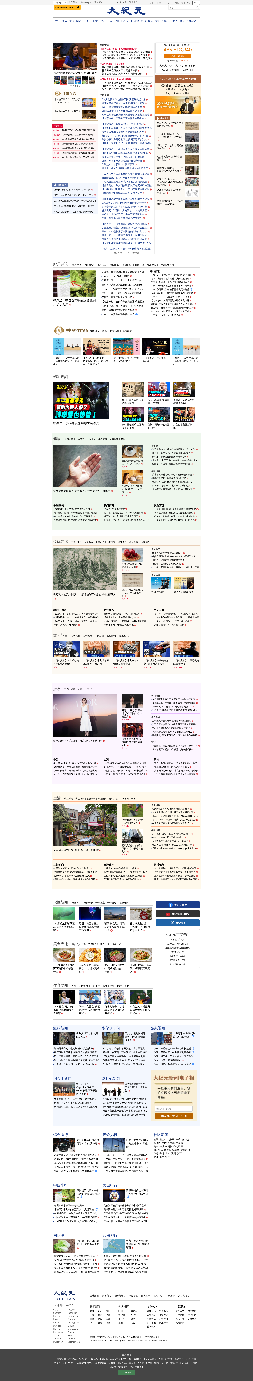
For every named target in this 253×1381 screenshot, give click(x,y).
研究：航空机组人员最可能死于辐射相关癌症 (175, 879)
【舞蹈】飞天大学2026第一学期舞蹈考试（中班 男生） (66, 361)
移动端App (86, 2)
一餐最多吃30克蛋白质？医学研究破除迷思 (174, 520)
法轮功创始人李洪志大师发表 (178, 79)
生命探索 (163, 1310)
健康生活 (114, 439)
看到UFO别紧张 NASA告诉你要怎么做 (72, 876)
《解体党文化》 (177, 951)
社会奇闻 (124, 902)
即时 (95, 21)
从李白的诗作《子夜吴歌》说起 (169, 625)
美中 (156, 1146)
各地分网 (191, 21)
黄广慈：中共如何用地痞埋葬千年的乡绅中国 (125, 135)
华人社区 (123, 1306)
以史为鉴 (101, 264)
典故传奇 (163, 1322)
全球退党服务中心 (85, 1362)
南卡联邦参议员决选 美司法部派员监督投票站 (125, 114)
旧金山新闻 (62, 1078)
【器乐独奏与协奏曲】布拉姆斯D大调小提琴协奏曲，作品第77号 (96, 361)
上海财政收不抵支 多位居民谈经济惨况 (122, 160)
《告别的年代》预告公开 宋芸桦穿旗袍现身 (124, 774)
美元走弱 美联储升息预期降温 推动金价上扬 (135, 1037)
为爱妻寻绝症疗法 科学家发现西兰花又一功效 (173, 449)
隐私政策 (145, 1295)
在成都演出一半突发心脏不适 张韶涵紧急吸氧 (173, 703)
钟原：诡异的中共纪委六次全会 (118, 310)
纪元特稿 (76, 264)
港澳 (108, 1314)
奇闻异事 (76, 902)
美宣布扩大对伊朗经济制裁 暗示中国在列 (75, 1264)
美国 (64, 21)
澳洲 (173, 1153)
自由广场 (139, 264)
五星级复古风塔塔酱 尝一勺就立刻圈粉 (89, 968)
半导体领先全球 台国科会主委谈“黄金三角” (76, 1060)
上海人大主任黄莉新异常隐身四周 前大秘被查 (125, 174)
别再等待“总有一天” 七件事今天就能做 (170, 485)
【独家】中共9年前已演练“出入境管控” (74, 1209)
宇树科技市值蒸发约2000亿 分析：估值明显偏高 (127, 82)
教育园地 (151, 1322)
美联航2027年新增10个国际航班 (118, 164)
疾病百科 (102, 439)
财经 (136, 21)
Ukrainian (73, 1328)
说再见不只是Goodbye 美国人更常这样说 (171, 834)
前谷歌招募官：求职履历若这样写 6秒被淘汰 (175, 868)
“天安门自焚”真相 (170, 70)
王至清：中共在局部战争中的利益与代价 (170, 297)
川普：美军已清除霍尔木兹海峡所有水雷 (75, 73)
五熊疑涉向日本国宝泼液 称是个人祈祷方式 (174, 774)
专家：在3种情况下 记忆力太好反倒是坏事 (172, 845)
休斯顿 (168, 1146)
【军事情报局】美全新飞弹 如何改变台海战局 (125, 189)
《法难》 (171, 89)
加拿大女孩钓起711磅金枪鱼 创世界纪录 (75, 1256)
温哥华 (175, 1150)
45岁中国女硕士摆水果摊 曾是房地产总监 (75, 1155)
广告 (167, 2)
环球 (80, 689)
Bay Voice (122, 1362)
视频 (116, 21)
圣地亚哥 (178, 1146)
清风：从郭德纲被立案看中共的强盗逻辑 (170, 278)
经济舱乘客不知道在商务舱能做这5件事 (170, 809)
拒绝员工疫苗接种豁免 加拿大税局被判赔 (124, 1056)
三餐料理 (93, 944)
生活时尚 (68, 798)
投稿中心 (158, 1295)
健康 (181, 21)
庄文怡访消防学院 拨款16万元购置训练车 (74, 206)
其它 (133, 1322)
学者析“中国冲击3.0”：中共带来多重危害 (123, 214)
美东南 (179, 1143)
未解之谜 (99, 635)
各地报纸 (94, 1295)
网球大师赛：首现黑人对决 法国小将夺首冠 (114, 1010)
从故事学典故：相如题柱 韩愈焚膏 (120, 617)
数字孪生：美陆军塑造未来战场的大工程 (170, 311)
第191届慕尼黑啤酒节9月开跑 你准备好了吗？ (125, 872)
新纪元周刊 (190, 1358)
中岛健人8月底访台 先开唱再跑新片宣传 (171, 728)
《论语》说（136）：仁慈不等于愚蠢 (171, 621)
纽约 (156, 1139)
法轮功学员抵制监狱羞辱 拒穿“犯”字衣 (122, 193)
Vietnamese (74, 1341)
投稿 (189, 2)
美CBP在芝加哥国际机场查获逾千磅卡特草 (124, 203)
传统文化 (164, 118)
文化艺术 (152, 1306)
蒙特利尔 (185, 1150)
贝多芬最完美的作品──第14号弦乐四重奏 (132, 592)
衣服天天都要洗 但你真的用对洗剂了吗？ (171, 823)
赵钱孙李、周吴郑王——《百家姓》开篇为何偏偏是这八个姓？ (170, 182)
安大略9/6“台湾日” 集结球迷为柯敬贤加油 (124, 1099)
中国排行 (60, 1184)
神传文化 (151, 1310)
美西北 (165, 1143)
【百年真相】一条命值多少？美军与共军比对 (156, 662)
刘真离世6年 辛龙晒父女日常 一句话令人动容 (125, 767)
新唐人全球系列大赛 (183, 592)
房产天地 (113, 798)
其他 (126, 985)
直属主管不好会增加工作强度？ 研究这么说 (174, 876)
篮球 (105, 985)
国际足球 (83, 985)
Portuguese (73, 1322)
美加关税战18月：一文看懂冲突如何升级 (125, 1217)
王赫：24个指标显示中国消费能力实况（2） (124, 231)
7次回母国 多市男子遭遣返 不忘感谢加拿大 (125, 1064)
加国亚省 (158, 1150)
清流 (172, 1362)
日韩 (86, 689)
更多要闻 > (118, 253)
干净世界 (93, 1358)
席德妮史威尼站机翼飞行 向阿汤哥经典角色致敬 (174, 735)
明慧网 (157, 1362)
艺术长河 (151, 1326)
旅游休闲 (102, 798)
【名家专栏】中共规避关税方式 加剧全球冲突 (125, 149)
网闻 (108, 1322)
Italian (56, 1322)
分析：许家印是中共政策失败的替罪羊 (74, 1171)
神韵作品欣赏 (157, 592)
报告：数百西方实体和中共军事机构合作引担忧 (127, 89)
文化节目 (60, 635)
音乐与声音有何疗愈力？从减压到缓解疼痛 (172, 489)
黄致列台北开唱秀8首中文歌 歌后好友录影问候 (176, 770)
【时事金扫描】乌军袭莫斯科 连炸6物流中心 (125, 153)
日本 (167, 1153)
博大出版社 (123, 1366)
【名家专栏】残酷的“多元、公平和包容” (123, 124)
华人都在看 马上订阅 (174, 1115)
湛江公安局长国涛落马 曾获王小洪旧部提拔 (124, 235)
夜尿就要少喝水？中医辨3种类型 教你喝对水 (75, 520)
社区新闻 (161, 1134)
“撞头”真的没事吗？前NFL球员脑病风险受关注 (126, 248)
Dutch (71, 1325)
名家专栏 (151, 264)
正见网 (165, 1362)
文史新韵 (111, 635)
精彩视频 (60, 376)
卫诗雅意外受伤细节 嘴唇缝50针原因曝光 (171, 721)
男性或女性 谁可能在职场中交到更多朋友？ (174, 872)
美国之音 (103, 1358)
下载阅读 (135, 253)
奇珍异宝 (100, 902)
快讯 (59, 125)
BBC (64, 1362)
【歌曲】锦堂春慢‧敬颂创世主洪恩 (168, 560)
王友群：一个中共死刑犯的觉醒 (165, 315)
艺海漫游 (145, 541)
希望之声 (83, 1358)
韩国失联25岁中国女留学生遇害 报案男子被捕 (125, 199)
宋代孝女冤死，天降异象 (65, 625)
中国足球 (95, 985)
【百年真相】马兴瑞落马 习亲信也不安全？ (66, 662)
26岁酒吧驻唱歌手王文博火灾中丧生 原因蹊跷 (173, 699)
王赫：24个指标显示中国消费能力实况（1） (171, 275)
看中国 (149, 1362)
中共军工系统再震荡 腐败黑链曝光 (76, 423)
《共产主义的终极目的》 (185, 65)
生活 (174, 21)
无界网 (194, 1362)
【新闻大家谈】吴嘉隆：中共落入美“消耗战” (125, 86)
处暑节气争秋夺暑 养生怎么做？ (167, 553)
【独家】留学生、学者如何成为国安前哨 (172, 1056)
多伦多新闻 (111, 1027)
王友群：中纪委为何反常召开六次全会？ (123, 289)
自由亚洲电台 (135, 1358)
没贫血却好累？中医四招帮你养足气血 (72, 509)
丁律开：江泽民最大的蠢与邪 (117, 297)
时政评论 (89, 264)
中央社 (71, 1362)
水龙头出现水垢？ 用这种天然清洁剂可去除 (172, 812)
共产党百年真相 (166, 264)
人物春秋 (111, 541)
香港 (71, 21)
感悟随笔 (114, 264)
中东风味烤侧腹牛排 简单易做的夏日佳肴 (114, 968)
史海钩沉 (99, 541)
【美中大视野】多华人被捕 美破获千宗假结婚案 (127, 143)
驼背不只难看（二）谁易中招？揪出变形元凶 (125, 520)
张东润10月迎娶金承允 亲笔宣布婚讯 (171, 767)
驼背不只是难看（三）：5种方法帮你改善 (123, 513)
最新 (104, 330)
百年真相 (75, 635)
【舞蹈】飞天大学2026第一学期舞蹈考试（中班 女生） (185, 361)
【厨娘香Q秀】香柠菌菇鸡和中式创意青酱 (64, 968)
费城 (161, 1146)
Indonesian (73, 1316)
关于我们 (73, 2)
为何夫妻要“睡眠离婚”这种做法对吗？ (170, 841)
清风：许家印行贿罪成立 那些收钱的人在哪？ (172, 293)
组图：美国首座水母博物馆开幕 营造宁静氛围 (89, 927)
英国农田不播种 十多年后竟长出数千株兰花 (76, 1167)
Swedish (57, 1325)
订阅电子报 (178, 2)
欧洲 (156, 1157)
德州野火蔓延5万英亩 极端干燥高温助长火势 (125, 168)
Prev (57, 57)
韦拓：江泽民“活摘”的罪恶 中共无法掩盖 (170, 289)
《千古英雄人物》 (177, 963)
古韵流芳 (87, 635)
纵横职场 (91, 798)
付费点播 (114, 330)
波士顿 (185, 1139)
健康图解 (68, 439)
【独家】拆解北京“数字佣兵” (166, 1060)
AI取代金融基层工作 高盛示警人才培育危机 (124, 181)
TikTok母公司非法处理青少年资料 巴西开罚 (124, 178)
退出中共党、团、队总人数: (177, 45)
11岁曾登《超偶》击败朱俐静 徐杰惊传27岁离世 (174, 710)
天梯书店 (169, 1358)
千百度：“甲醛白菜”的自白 (115, 276)
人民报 (140, 1362)
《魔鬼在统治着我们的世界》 (177, 947)
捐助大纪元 (183, 1295)
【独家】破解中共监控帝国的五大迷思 (171, 1064)
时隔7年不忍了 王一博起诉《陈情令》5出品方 (132, 713)
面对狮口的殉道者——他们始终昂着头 (122, 614)
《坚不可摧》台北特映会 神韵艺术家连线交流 (126, 58)
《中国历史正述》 (177, 959)
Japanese (72, 1312)
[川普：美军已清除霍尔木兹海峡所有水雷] (75, 56)
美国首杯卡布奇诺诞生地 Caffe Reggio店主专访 (174, 848)
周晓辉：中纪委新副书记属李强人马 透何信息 (172, 304)
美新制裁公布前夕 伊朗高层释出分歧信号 (75, 1267)
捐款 (159, 2)
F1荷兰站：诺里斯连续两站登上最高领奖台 (140, 1010)
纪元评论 (60, 263)
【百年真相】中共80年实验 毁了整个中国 (126, 662)
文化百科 (122, 541)
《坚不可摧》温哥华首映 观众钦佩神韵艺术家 (126, 52)
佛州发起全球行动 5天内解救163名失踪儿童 (124, 210)
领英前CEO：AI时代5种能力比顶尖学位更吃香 (174, 819)
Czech (71, 1332)
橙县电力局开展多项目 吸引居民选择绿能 (124, 1114)
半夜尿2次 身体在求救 (114, 509)
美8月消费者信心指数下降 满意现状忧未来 (124, 99)
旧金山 (162, 1139)
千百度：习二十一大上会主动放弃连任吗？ (126, 1155)
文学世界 (163, 1314)
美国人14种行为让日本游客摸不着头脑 (74, 1260)
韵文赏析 (133, 541)
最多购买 (94, 330)
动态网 (113, 1366)
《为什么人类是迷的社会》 (177, 85)
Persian (71, 1338)
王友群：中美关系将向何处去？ (118, 314)
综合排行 (60, 1134)
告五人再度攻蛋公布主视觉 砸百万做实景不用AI (174, 724)
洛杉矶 (171, 1139)
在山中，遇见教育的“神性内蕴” (167, 564)
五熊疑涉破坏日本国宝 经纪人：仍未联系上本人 (126, 770)
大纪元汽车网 (182, 1362)
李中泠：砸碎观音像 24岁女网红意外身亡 (170, 282)
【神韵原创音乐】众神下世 (67, 111)
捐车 (151, 2)
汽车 (133, 798)
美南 (172, 1143)
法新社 (57, 1362)
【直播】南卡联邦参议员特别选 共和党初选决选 (127, 128)
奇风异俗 (112, 902)
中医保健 (91, 439)
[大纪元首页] (64, 1299)
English (71, 1309)
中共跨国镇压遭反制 (128, 49)
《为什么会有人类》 (177, 93)
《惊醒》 (184, 89)
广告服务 (170, 1295)
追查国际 (112, 1362)
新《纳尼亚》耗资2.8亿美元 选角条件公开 (172, 749)
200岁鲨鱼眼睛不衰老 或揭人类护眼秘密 (64, 927)
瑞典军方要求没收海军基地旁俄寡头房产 (123, 132)
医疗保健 (180, 1314)
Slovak (56, 1335)
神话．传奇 (76, 541)
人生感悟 (151, 1314)
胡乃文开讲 (124, 635)
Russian (57, 1328)
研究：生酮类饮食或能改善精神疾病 (169, 457)
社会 (100, 1322)
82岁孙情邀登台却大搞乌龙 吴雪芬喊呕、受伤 (125, 763)
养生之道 (116, 944)
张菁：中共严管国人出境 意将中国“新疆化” (137, 1143)
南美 (161, 1157)
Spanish (57, 1312)
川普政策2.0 (120, 64)
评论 (102, 21)
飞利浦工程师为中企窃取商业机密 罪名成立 (126, 1205)
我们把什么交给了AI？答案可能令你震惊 (171, 453)
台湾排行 (110, 1235)
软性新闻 (60, 902)
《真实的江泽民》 (177, 955)
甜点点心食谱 (79, 944)
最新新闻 (95, 1306)
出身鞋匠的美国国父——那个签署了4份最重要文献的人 (84, 594)
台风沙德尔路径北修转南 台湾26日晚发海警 (124, 239)
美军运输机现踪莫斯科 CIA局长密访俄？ (123, 73)
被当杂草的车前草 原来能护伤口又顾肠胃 (73, 516)
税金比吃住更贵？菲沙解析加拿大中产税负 (125, 1052)
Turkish (57, 1338)
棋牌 (119, 985)
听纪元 (125, 21)
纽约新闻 (62, 184)
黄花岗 (132, 1362)
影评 (93, 689)
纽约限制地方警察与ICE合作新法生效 (72, 189)
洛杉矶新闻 (111, 1078)
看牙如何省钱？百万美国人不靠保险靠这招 (172, 482)
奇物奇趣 (88, 902)
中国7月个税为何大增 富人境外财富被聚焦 (76, 1221)
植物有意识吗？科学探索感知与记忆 (169, 478)
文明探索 (88, 541)
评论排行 (155, 271)
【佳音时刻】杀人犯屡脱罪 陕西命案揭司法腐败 (127, 185)
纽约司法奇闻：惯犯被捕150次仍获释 (73, 1048)
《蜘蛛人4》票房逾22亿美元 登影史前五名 (172, 706)
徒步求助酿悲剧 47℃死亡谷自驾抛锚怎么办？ (140, 927)
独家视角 (158, 1027)
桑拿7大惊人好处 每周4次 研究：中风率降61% (132, 489)
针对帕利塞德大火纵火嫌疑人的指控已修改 (125, 1107)
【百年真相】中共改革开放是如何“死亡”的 (96, 662)
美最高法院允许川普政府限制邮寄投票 (123, 1209)
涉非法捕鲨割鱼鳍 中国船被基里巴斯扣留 (123, 157)
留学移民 (124, 798)
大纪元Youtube (181, 914)
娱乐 (150, 21)
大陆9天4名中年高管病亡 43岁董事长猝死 (75, 1217)
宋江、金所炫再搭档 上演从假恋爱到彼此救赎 (175, 763)
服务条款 (133, 1295)
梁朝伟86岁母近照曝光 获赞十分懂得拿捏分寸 (75, 767)
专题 (109, 21)
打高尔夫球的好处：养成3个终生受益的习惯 (74, 879)
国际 (78, 21)
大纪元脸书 (180, 905)
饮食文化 (105, 944)
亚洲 (167, 1157)
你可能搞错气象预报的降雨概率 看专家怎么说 (75, 872)
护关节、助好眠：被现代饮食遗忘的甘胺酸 (174, 516)
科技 (143, 21)
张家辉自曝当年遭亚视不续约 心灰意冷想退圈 (75, 770)
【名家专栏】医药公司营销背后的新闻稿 (123, 118)
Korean (56, 1316)
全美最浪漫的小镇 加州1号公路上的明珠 (76, 850)
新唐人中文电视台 (118, 1358)
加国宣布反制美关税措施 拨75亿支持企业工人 (125, 227)
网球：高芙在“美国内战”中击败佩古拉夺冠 (89, 1010)
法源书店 (179, 1358)
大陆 (57, 21)
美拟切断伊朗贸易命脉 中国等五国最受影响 (76, 1271)
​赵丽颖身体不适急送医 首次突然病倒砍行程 (78, 740)
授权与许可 (119, 1295)
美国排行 (110, 1184)
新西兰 (180, 1153)
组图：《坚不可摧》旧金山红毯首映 (73, 1103)
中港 (66, 689)
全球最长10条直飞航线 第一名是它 (120, 868)
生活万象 (79, 798)
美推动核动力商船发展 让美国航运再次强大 (124, 139)
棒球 (112, 985)
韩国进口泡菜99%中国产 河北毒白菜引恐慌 (88, 1194)
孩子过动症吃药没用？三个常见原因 (121, 516)
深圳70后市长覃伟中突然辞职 (69, 1205)
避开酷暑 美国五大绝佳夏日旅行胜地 (121, 879)
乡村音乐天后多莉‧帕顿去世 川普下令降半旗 (124, 206)
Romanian (58, 1332)
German (72, 1319)
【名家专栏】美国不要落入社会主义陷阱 (170, 300)
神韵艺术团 (61, 1358)
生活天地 (181, 1306)
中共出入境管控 (124, 79)
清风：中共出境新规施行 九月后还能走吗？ (126, 1167)
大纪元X (180, 923)
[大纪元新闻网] (126, 11)
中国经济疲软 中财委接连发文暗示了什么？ (76, 1213)
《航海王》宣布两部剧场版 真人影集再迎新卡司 (174, 746)
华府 (178, 1139)
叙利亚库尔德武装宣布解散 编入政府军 (122, 107)
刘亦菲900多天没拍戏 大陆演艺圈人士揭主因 (75, 763)
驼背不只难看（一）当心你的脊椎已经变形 (172, 474)
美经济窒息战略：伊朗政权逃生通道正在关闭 (125, 67)
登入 (196, 3)
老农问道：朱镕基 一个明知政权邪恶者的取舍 (172, 308)
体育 (92, 1322)
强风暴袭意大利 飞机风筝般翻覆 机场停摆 (114, 927)
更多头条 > (75, 86)
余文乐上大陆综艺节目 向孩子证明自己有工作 (75, 774)
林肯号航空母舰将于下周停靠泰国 (120, 70)
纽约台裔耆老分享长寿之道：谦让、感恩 (73, 195)
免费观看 (127, 330)
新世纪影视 (100, 1362)
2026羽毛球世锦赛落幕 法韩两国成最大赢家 (63, 1010)
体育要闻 (60, 985)
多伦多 (167, 1150)
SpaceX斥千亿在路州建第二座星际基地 (122, 111)
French (56, 1319)
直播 (123, 439)
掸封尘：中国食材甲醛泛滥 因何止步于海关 (126, 1163)
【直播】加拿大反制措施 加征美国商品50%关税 (126, 243)
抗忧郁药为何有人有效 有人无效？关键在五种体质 (81, 490)
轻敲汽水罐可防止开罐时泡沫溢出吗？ (72, 868)
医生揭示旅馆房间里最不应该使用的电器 (123, 876)
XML (127, 253)
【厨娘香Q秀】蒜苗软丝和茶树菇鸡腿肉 (141, 968)
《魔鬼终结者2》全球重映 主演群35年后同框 (132, 742)
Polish (71, 1335)
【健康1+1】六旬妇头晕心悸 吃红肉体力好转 (175, 509)
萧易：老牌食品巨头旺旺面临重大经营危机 (171, 286)
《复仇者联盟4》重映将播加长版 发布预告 (172, 732)
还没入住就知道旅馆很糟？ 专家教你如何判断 (132, 848)
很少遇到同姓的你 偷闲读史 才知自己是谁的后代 (175, 556)
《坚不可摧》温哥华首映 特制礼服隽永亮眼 (125, 55)
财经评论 (127, 264)
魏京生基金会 (136, 1366)
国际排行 (60, 1235)
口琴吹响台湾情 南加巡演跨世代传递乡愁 (136, 1087)
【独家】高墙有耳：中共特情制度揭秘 (171, 1052)
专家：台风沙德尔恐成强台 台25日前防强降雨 (137, 1244)
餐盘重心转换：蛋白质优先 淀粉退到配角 (173, 513)
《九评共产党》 (165, 65)
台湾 (85, 21)
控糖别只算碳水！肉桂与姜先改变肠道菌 (171, 464)
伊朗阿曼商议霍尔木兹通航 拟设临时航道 (123, 103)
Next (93, 57)
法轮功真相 (188, 70)
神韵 (164, 21)
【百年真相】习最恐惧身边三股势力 (186, 662)
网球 (74, 985)
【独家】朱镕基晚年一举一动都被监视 (171, 1048)
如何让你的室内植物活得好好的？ (168, 837)
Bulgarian (58, 1341)
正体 (96, 2)
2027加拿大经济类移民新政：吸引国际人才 (125, 1048)
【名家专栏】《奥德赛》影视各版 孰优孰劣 (124, 224)
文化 (157, 21)
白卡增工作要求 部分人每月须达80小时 (74, 1064)
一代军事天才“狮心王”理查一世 (119, 625)
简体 (101, 2)
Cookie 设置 (126, 1373)
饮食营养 (80, 439)
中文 (55, 1309)
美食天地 (60, 943)
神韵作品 (72, 1358)
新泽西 (157, 1143)
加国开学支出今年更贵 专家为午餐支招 (122, 218)
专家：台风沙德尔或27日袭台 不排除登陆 (125, 1256)
